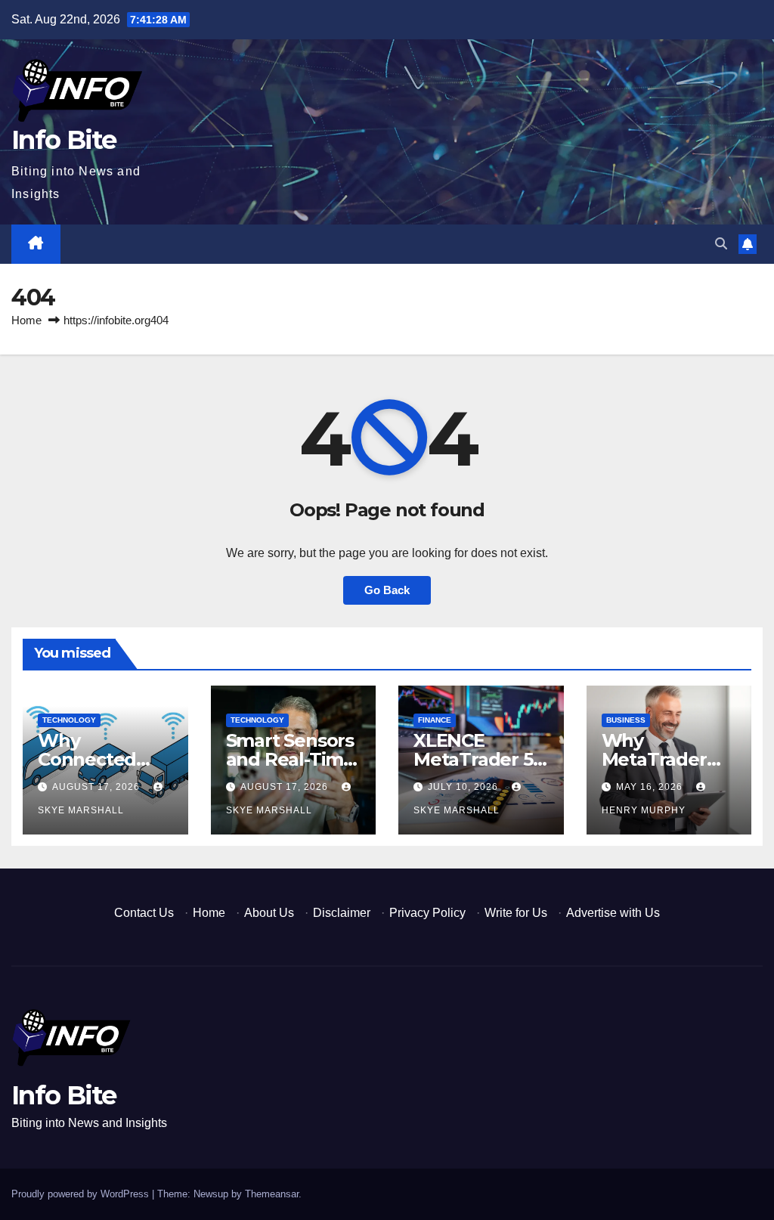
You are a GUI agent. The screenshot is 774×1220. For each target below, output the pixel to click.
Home (26, 320)
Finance (434, 720)
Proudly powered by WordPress (81, 1194)
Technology (69, 720)
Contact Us (144, 912)
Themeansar (272, 1194)
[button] (721, 243)
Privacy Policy (427, 912)
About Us (269, 912)
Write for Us (516, 912)
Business (626, 720)
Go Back (387, 590)
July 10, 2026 (464, 787)
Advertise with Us (613, 912)
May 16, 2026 (651, 787)
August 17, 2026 (97, 787)
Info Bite (63, 140)
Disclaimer (341, 912)
